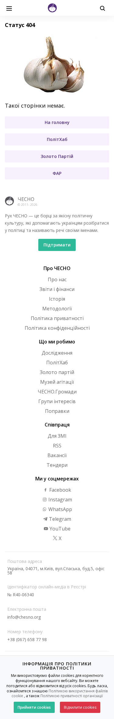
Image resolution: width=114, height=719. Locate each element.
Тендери (57, 465)
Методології (57, 308)
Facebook (59, 490)
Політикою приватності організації (71, 695)
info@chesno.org (24, 617)
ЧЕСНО (26, 199)
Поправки (57, 411)
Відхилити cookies (80, 707)
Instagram (59, 499)
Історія (57, 299)
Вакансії (57, 455)
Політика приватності (57, 318)
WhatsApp (59, 509)
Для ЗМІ (57, 436)
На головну (57, 122)
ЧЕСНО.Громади (57, 391)
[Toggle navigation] (9, 8)
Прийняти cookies (34, 707)
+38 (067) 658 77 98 (27, 639)
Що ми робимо (57, 341)
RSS (57, 445)
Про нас (57, 279)
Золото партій (57, 372)
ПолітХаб (57, 139)
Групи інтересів (57, 401)
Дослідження (57, 352)
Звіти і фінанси (57, 289)
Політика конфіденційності (57, 328)
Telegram (59, 519)
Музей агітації (57, 382)
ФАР (57, 173)
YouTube (59, 528)
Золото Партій (57, 156)
